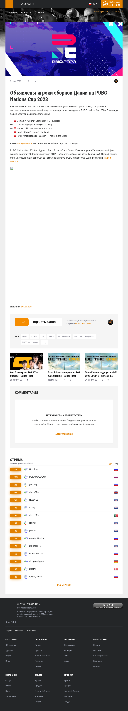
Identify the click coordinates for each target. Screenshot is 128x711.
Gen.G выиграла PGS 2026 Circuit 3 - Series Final (24, 374)
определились (24, 144)
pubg (44, 342)
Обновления (10, 645)
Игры (7, 661)
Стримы (39, 12)
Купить (38, 645)
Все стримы (64, 584)
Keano (51, 336)
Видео (8, 686)
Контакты (31, 631)
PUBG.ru (21, 612)
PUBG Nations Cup (30, 342)
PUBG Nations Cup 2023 (84, 336)
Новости (26, 12)
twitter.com (26, 307)
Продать (38, 650)
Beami (24, 336)
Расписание (10, 696)
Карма (8, 631)
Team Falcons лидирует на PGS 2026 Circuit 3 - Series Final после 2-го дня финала (64, 374)
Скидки (38, 666)
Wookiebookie (64, 336)
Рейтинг (19, 631)
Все (110, 464)
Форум (8, 680)
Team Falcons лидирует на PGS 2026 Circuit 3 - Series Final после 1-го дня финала (101, 374)
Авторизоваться (64, 434)
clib (43, 336)
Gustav (34, 336)
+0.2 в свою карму (83, 323)
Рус (116, 464)
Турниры (9, 650)
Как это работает (42, 656)
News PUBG (10, 622)
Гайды (8, 656)
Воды (7, 691)
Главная (12, 12)
